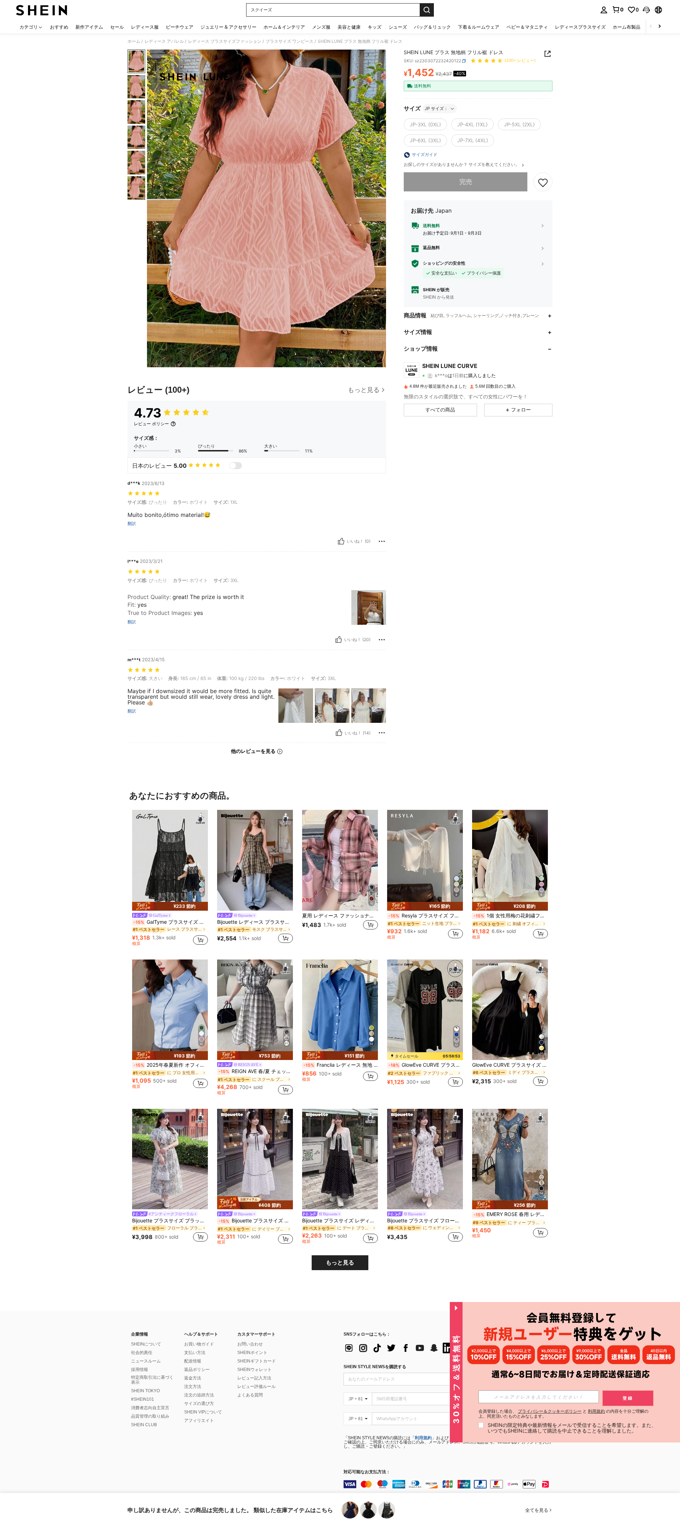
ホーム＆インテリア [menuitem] (284, 27)
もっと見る (340, 1263)
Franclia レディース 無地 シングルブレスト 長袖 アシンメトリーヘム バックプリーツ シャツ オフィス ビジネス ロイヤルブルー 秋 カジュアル (341, 1065)
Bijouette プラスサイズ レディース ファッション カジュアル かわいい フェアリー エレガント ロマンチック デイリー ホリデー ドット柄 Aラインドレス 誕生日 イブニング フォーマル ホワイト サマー (256, 1220)
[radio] (425, 125)
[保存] (542, 182)
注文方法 (192, 1386)
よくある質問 (250, 1395)
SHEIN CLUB (144, 1424)
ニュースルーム (146, 1361)
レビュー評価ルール (256, 1386)
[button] (646, 10)
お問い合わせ (250, 1344)
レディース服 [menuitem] (145, 27)
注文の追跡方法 (199, 1395)
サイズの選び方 (199, 1403)
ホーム (134, 41)
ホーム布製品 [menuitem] (626, 27)
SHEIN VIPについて (203, 1412)
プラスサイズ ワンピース (289, 41)
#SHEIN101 (142, 1399)
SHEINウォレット (254, 1369)
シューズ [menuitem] (398, 27)
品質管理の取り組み (150, 1416)
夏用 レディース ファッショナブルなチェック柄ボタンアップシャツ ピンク (340, 915)
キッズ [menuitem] (374, 27)
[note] (170, 906)
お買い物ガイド (199, 1344)
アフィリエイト (199, 1420)
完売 (465, 182)
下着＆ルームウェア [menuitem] (478, 27)
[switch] (235, 465)
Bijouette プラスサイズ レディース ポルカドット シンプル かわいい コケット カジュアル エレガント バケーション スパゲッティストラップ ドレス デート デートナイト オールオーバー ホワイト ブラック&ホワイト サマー (340, 1220)
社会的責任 (141, 1352)
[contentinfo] (450, 1484)
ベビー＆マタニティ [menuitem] (527, 27)
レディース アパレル (164, 41)
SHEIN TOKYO (145, 1390)
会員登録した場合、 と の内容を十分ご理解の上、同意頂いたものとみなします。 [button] (563, 1414)
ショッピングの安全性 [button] (444, 263)
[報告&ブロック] (382, 541)
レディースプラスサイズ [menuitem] (580, 27)
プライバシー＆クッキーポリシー (550, 1411)
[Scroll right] (659, 27)
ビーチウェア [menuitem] (179, 27)
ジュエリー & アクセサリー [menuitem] (228, 27)
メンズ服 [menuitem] (321, 27)
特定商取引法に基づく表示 (152, 1380)
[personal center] (604, 10)
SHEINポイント (252, 1352)
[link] (618, 9)
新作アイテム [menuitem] (89, 27)
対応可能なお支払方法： (367, 1472)
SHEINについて (146, 1344)
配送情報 (192, 1361)
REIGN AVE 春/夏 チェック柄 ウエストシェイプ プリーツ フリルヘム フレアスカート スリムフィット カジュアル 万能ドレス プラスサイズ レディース (256, 1071)
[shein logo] (41, 10)
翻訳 (132, 523)
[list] (400, 1348)
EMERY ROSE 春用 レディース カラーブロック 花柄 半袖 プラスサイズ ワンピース (511, 1214)
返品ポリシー (197, 1369)
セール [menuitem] (117, 27)
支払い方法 (194, 1352)
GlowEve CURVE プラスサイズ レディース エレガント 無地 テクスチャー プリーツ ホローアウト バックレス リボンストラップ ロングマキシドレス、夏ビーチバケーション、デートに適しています (510, 1065)
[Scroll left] (650, 27)
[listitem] (170, 879)
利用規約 (423, 1437)
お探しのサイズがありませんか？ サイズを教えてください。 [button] (462, 164)
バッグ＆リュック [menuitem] (432, 27)
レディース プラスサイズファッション (224, 41)
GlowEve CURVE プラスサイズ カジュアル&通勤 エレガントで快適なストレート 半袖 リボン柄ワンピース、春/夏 (426, 1065)
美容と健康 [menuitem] (349, 27)
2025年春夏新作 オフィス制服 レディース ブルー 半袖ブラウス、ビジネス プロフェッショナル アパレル (171, 1065)
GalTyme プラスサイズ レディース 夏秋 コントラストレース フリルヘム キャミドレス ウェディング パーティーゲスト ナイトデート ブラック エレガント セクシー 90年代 (171, 922)
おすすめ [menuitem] (59, 27)
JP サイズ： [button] (436, 108)
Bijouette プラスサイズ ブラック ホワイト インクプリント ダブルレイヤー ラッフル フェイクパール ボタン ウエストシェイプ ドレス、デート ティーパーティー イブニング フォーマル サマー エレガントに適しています (170, 1220)
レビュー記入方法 (254, 1378)
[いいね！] (341, 541)
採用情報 (139, 1369)
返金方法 (192, 1378)
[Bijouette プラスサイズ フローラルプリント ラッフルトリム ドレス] (425, 1159)
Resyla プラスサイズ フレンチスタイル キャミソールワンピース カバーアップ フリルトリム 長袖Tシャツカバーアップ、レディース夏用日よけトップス (426, 915)
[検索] (427, 10)
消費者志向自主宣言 (150, 1407)
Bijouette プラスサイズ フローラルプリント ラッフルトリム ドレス (425, 1220)
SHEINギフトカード (256, 1361)
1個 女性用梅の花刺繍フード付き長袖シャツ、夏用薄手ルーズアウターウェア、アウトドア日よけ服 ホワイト (511, 915)
